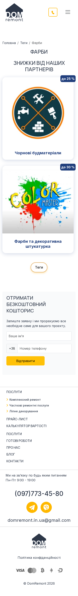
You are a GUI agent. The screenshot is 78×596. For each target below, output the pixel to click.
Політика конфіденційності (39, 558)
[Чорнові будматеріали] (38, 112)
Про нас (13, 447)
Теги (23, 43)
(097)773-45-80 (39, 494)
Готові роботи (19, 440)
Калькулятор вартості (26, 426)
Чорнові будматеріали (38, 153)
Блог (10, 454)
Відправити (25, 361)
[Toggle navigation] (67, 12)
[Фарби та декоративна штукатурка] (38, 201)
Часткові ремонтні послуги (29, 405)
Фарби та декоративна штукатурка (38, 244)
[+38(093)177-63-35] (55, 12)
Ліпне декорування (23, 411)
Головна (9, 43)
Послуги (14, 434)
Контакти (14, 461)
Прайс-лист (17, 419)
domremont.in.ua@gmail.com (39, 520)
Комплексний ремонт (25, 399)
